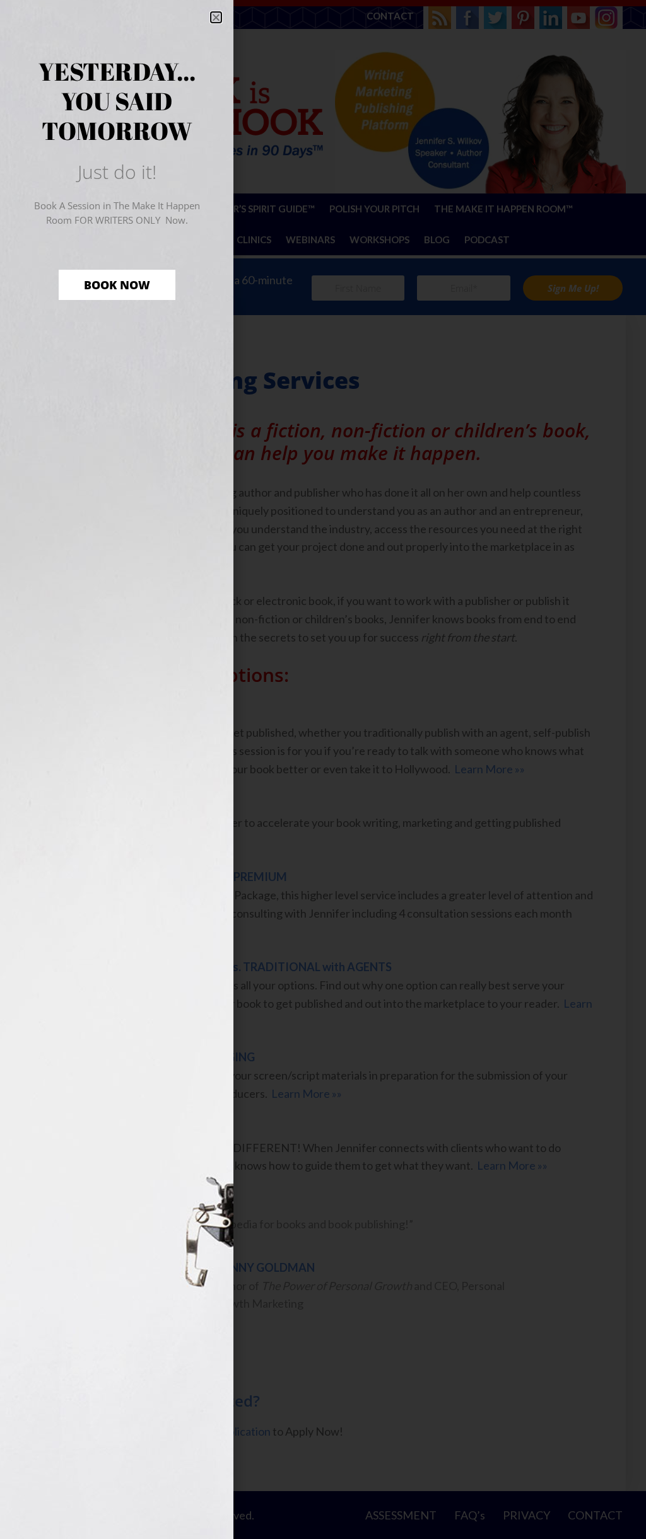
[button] (216, 17)
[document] (323, 769)
